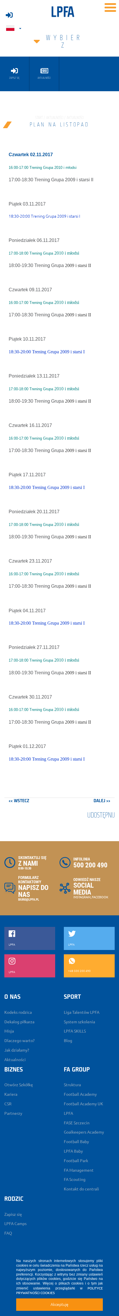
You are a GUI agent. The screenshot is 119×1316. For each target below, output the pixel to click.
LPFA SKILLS (75, 1031)
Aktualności (15, 1059)
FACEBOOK (100, 897)
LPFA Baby (73, 1151)
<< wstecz (19, 801)
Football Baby (76, 1141)
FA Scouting (74, 1179)
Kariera (10, 1094)
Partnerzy (13, 1113)
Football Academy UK (83, 1104)
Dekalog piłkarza (19, 1022)
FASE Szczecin (77, 1123)
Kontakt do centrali (81, 1189)
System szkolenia (79, 1022)
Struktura (72, 1084)
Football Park (76, 1160)
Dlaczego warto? (19, 1040)
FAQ (8, 1233)
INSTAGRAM (82, 897)
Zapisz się (13, 1214)
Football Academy (80, 1094)
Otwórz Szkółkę (18, 1084)
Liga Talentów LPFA (81, 1012)
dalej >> (102, 801)
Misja (9, 1031)
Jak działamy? (16, 1050)
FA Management (79, 1170)
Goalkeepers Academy (84, 1132)
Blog (68, 1040)
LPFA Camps (15, 1223)
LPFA (68, 1113)
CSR (8, 1104)
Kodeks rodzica (18, 1012)
